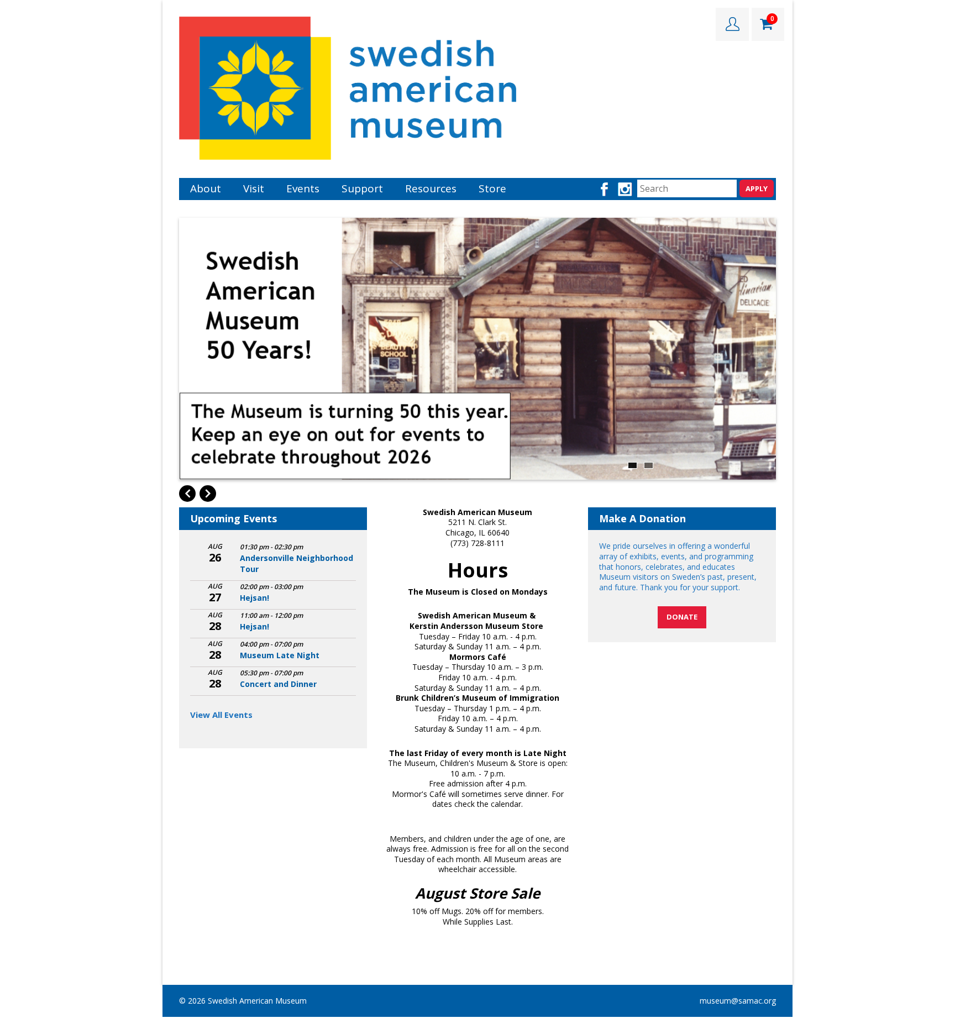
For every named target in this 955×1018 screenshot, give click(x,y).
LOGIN (732, 24)
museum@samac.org (738, 1000)
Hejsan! (254, 597)
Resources (430, 188)
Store (492, 188)
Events (302, 188)
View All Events (221, 714)
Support (362, 188)
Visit (253, 188)
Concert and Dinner (278, 684)
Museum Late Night (279, 655)
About (205, 188)
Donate (682, 617)
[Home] (347, 87)
